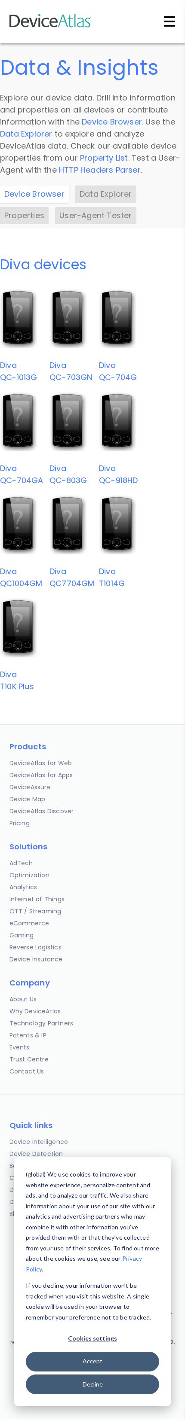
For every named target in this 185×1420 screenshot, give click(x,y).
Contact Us (26, 1071)
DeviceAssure (30, 787)
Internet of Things (37, 899)
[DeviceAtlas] (50, 26)
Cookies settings (92, 1338)
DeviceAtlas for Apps (41, 775)
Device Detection (36, 1153)
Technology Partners (41, 1023)
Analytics (23, 887)
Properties (24, 215)
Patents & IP (27, 1035)
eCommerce (29, 923)
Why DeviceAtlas (35, 1011)
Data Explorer (26, 133)
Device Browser (112, 121)
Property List (104, 157)
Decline (93, 1384)
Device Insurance (36, 959)
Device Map (27, 799)
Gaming (21, 935)
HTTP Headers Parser (100, 169)
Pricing (19, 823)
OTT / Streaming (35, 911)
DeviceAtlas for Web (40, 763)
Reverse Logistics (35, 947)
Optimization (29, 875)
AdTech (21, 863)
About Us (23, 999)
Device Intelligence (38, 1141)
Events (19, 1047)
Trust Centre (29, 1059)
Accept (92, 1361)
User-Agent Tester (95, 215)
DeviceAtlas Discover (41, 811)
